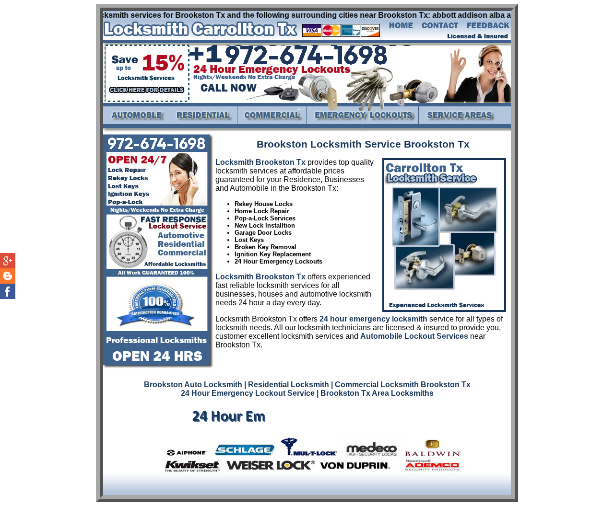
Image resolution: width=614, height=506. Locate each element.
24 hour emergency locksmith (373, 319)
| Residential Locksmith (286, 384)
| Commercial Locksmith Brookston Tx (401, 384)
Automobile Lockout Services (414, 336)
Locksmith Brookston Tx (260, 162)
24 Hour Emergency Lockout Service (248, 393)
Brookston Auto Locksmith (193, 384)
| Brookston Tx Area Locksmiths (375, 393)
